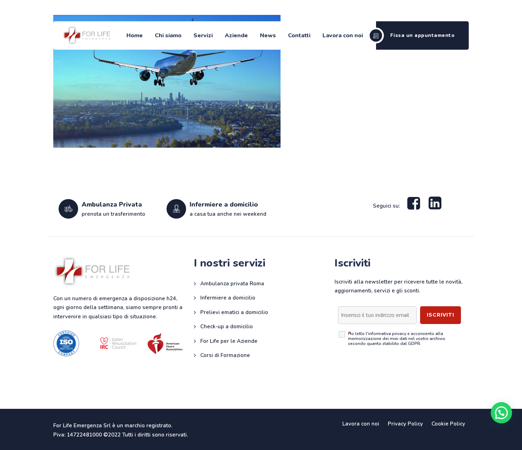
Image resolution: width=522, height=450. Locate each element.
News (268, 35)
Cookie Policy (448, 423)
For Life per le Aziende (228, 341)
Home (134, 35)
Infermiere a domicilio (227, 297)
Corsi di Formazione (225, 355)
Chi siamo (168, 35)
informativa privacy (387, 333)
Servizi (203, 35)
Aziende (236, 35)
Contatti (299, 35)
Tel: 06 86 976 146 (414, 11)
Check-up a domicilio (226, 326)
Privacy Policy (405, 423)
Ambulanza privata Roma (232, 283)
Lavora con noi (342, 35)
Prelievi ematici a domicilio (234, 312)
